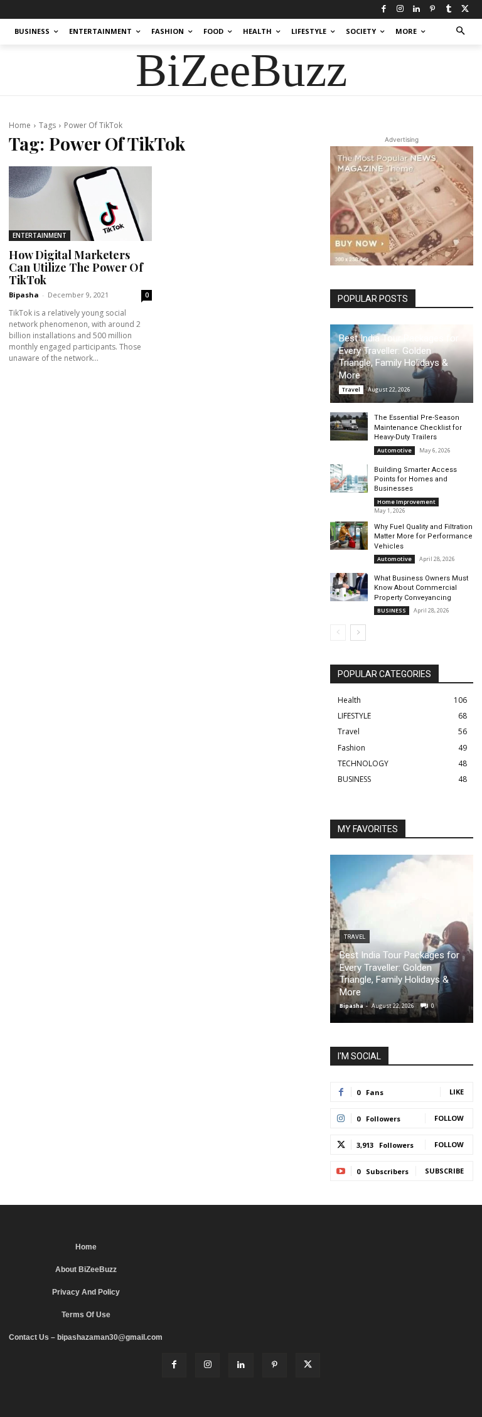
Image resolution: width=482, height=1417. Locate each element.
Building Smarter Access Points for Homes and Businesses (415, 479)
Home (20, 125)
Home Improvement (406, 502)
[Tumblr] (449, 9)
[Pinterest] (432, 9)
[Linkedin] (416, 9)
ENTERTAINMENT (40, 235)
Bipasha (24, 294)
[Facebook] (383, 9)
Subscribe (444, 1170)
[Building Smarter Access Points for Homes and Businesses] (349, 478)
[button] (461, 32)
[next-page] (358, 632)
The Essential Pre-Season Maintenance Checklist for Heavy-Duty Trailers (418, 427)
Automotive (394, 450)
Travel (351, 389)
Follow (449, 1118)
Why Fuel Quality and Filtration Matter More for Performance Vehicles (423, 536)
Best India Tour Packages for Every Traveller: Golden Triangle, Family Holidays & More (399, 357)
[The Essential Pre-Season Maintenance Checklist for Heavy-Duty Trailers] (349, 426)
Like (456, 1091)
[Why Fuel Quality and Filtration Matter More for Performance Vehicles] (349, 535)
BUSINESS (391, 610)
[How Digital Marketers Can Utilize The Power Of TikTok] (80, 203)
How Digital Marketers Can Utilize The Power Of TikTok (76, 267)
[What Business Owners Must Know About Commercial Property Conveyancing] (349, 587)
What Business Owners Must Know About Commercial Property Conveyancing (421, 588)
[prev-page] (338, 632)
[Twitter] (465, 9)
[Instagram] (400, 9)
